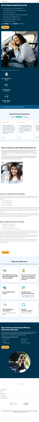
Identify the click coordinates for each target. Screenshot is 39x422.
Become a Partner (3, 395)
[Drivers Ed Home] (4, 1)
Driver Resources (3, 393)
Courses (1, 391)
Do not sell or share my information (19, 412)
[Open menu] (37, 1)
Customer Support (3, 389)
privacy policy (28, 410)
